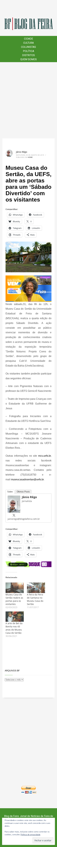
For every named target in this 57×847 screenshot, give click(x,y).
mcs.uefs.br (44, 455)
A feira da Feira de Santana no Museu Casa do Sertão (35, 599)
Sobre (10, 491)
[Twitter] (14, 515)
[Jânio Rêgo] (14, 503)
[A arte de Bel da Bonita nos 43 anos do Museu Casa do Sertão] (15, 616)
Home (30, 157)
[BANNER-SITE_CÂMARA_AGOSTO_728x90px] (28, 564)
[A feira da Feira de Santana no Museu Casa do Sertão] (36, 588)
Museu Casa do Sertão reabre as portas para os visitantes (14, 599)
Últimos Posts (23, 491)
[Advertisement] (28, 100)
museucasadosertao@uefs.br (27, 479)
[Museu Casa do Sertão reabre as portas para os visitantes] (15, 588)
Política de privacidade (30, 834)
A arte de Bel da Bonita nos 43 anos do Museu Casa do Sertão (14, 628)
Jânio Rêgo (21, 151)
